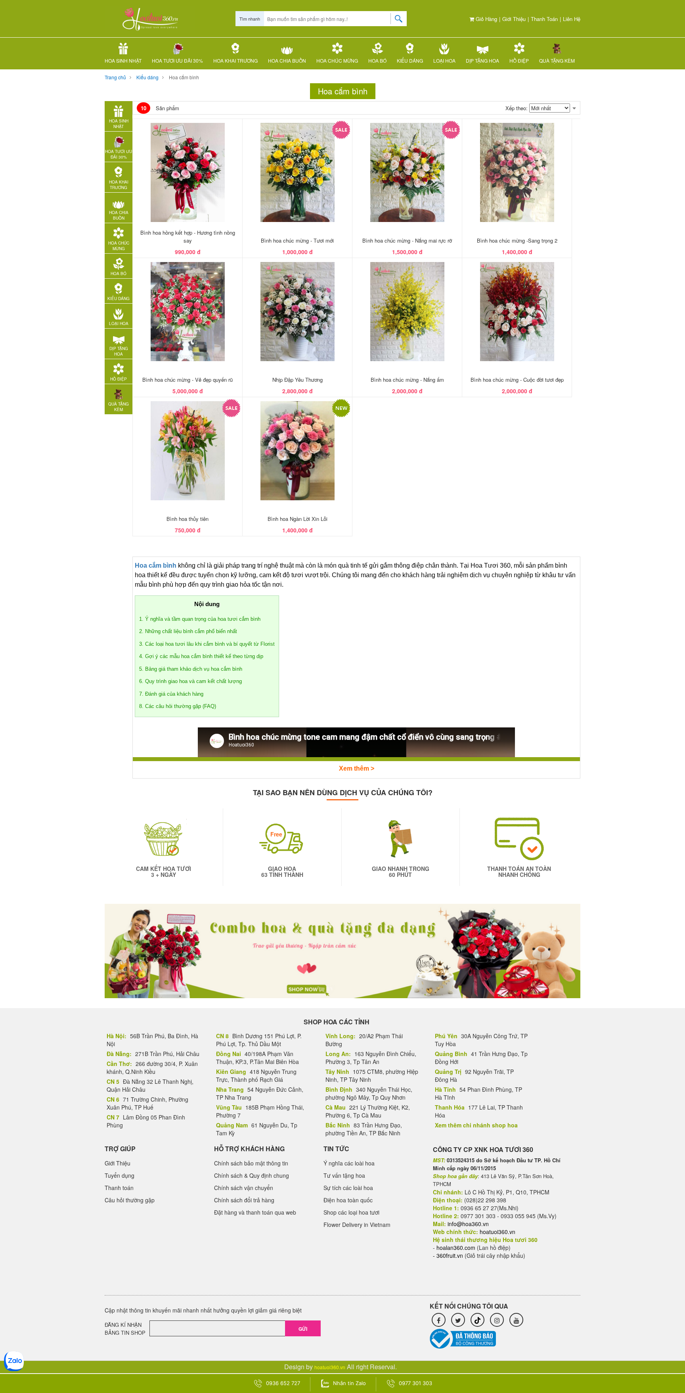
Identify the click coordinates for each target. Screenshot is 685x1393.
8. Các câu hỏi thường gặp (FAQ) (177, 706)
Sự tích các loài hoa (348, 1188)
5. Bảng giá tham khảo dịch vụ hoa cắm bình (190, 669)
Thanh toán (544, 19)
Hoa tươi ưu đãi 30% (177, 60)
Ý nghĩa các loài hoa (349, 1163)
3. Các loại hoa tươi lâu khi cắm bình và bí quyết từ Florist (207, 644)
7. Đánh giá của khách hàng (171, 694)
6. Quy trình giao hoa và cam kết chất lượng (190, 681)
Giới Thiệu (514, 19)
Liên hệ (571, 19)
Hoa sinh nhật (123, 60)
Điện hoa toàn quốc (348, 1200)
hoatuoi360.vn (329, 1367)
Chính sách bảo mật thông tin (251, 1163)
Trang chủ (115, 77)
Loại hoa (444, 60)
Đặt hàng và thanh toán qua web (255, 1212)
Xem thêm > (356, 768)
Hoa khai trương (235, 60)
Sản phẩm (160, 108)
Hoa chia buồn (287, 60)
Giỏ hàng (485, 19)
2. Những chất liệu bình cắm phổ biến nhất (188, 631)
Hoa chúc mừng (337, 60)
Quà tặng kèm (557, 60)
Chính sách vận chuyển (243, 1188)
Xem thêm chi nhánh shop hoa (476, 1125)
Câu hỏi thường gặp (130, 1200)
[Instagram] (497, 1320)
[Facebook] (439, 1320)
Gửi (302, 1328)
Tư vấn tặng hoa (344, 1175)
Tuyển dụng (119, 1175)
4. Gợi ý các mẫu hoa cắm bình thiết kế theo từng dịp (201, 656)
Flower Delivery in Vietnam (356, 1224)
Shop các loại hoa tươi (351, 1212)
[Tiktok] (477, 1320)
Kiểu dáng (410, 60)
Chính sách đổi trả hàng (244, 1200)
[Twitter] (458, 1320)
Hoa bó (377, 60)
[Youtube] (516, 1320)
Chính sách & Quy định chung (251, 1175)
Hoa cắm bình (184, 77)
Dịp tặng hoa (482, 60)
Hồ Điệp (519, 60)
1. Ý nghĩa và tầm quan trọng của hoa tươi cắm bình (199, 619)
